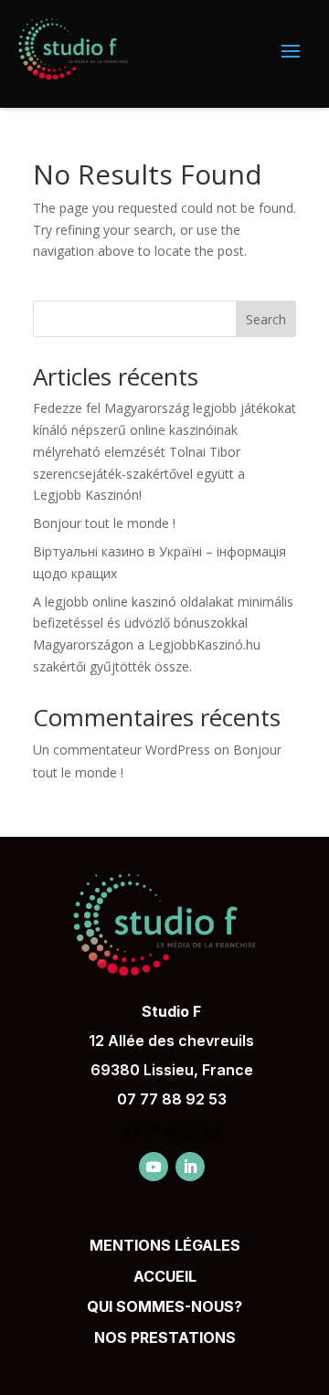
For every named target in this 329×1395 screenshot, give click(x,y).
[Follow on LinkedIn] (190, 1166)
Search (266, 319)
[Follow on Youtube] (153, 1166)
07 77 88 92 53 (172, 1099)
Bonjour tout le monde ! (104, 523)
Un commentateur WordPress (121, 749)
